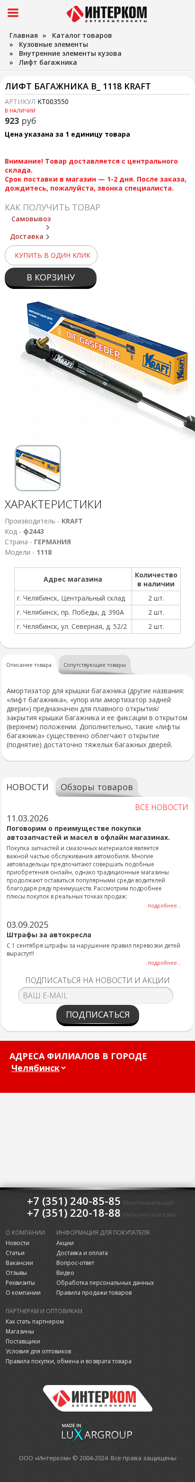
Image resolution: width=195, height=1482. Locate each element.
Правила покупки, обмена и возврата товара (69, 1361)
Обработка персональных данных (105, 1283)
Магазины (20, 1331)
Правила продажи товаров (94, 1293)
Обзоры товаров (97, 787)
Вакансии (19, 1263)
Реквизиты (20, 1283)
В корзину (51, 277)
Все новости (161, 807)
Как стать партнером (35, 1321)
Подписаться (98, 1014)
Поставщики (23, 1341)
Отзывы (16, 1273)
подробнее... (164, 905)
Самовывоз (31, 218)
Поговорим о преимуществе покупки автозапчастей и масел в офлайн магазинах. (88, 833)
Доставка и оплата (82, 1253)
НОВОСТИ (27, 787)
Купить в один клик (52, 255)
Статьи (15, 1253)
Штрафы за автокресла (49, 934)
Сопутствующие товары (94, 664)
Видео (65, 1273)
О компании (23, 1293)
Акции (65, 1243)
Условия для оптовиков (38, 1351)
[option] (38, 468)
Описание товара (29, 664)
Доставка (27, 236)
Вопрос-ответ (75, 1263)
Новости (17, 1243)
